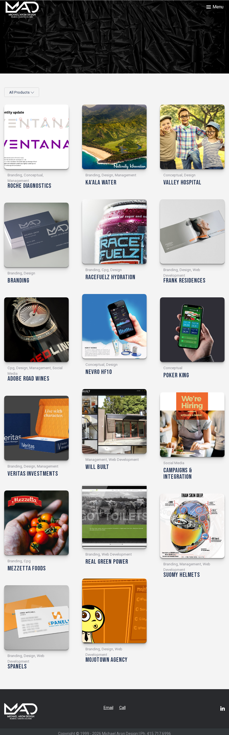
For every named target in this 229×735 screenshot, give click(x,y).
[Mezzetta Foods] (36, 522)
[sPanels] (36, 617)
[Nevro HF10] (114, 326)
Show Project (19, 193)
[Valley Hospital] (192, 137)
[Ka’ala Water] (114, 137)
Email (108, 707)
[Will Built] (114, 421)
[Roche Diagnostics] (36, 137)
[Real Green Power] (114, 516)
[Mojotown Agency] (114, 610)
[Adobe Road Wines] (36, 329)
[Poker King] (192, 329)
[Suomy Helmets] (192, 526)
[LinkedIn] (222, 708)
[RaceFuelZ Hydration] (114, 231)
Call (122, 707)
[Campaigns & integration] (192, 424)
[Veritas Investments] (36, 428)
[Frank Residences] (192, 231)
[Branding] (36, 235)
